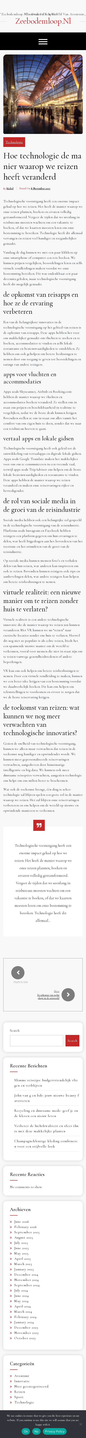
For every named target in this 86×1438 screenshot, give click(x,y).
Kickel (10, 188)
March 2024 (23, 1311)
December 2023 (26, 1327)
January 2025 (24, 1269)
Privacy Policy (54, 1431)
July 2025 (21, 1243)
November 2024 (26, 1280)
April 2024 (22, 1306)
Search (14, 1030)
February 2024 (25, 1317)
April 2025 (22, 1258)
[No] (80, 1424)
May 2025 (21, 1253)
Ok (26, 1431)
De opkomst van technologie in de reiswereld (48, 996)
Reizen (19, 1391)
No (36, 1431)
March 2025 (23, 1264)
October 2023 (25, 1338)
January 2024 (24, 1322)
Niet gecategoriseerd (31, 1386)
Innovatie (22, 1381)
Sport (19, 1397)
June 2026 (21, 1221)
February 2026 (25, 1227)
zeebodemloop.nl (43, 21)
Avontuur (21, 1376)
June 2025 (21, 1248)
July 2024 (21, 1290)
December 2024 (26, 1274)
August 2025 (23, 1237)
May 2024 (21, 1301)
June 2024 (21, 1295)
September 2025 (27, 1232)
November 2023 (26, 1333)
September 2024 (27, 1285)
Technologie (14, 142)
